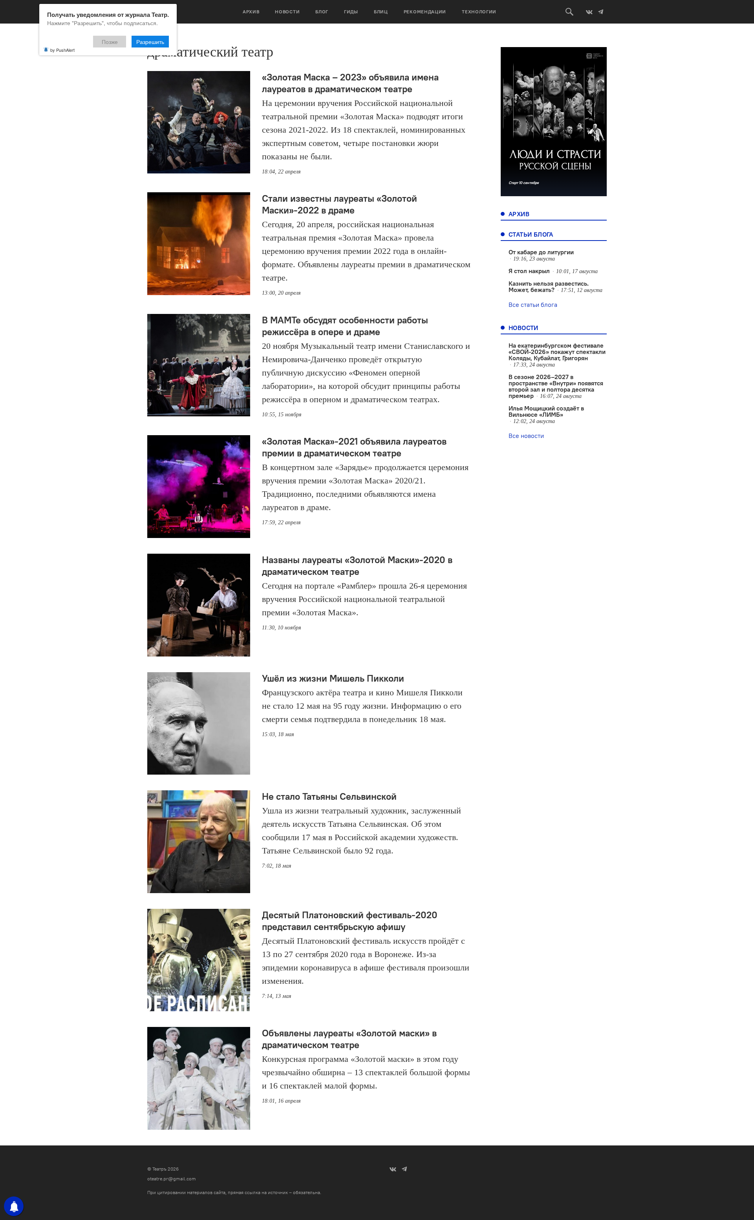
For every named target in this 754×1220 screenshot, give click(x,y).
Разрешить (150, 42)
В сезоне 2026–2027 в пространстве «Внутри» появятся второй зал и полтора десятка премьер (556, 386)
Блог (321, 12)
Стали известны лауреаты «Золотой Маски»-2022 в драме (339, 204)
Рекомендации (425, 12)
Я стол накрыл (529, 271)
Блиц (381, 12)
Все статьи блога (533, 304)
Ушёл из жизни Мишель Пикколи (333, 678)
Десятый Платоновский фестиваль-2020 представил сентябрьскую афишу (349, 920)
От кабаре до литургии (541, 252)
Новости (287, 12)
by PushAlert (62, 50)
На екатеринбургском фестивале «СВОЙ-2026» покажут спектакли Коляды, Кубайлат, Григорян (557, 351)
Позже (110, 42)
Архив (251, 12)
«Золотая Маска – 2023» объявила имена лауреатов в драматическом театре (350, 83)
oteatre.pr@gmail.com (171, 1179)
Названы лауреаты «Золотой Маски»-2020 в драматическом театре (357, 565)
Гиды (351, 12)
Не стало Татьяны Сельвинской (329, 796)
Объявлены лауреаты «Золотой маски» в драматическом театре (349, 1038)
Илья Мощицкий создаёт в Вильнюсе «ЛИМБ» (546, 411)
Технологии (479, 12)
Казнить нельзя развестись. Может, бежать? (549, 286)
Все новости (526, 435)
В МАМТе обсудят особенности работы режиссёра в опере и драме (345, 325)
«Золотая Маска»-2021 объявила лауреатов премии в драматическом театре (354, 447)
